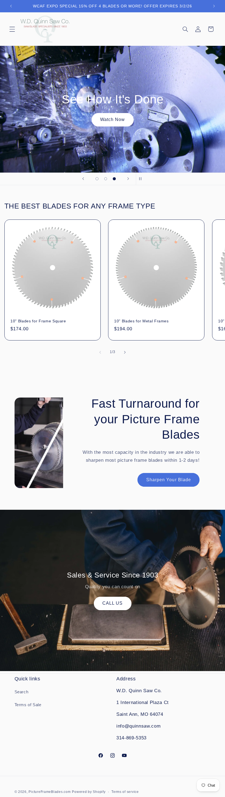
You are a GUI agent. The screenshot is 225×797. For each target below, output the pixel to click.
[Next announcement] (214, 6)
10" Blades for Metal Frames (141, 321)
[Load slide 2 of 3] (105, 178)
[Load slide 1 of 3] (97, 178)
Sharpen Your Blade (168, 479)
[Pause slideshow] (142, 179)
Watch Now (112, 119)
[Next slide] (128, 179)
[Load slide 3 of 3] (114, 178)
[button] (12, 29)
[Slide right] (125, 352)
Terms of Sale (28, 705)
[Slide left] (100, 352)
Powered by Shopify (88, 791)
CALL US (112, 603)
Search (22, 692)
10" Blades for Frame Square (38, 321)
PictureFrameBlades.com (50, 791)
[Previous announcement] (11, 6)
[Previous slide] (83, 179)
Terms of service (125, 791)
